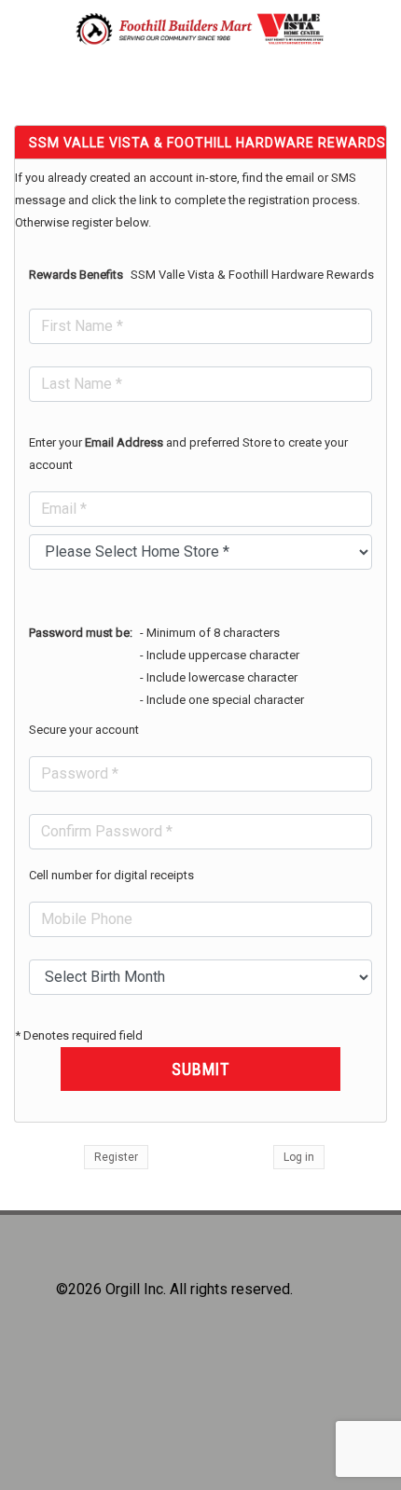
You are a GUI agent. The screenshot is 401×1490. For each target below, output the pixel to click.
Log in (298, 1157)
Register (116, 1157)
